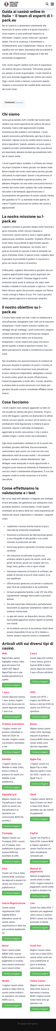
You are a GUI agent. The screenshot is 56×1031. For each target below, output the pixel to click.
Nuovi (5, 945)
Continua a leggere (12, 685)
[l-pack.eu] (11, 4)
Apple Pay (35, 759)
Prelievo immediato (13, 724)
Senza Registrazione (13, 903)
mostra (19, 103)
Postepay (7, 833)
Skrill (33, 794)
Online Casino (38, 980)
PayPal (34, 833)
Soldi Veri (35, 945)
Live (32, 903)
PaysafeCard (9, 794)
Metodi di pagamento (36, 870)
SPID (32, 692)
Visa (4, 868)
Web (4, 653)
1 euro (5, 692)
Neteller (6, 759)
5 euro (33, 653)
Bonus (33, 724)
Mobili (5, 980)
